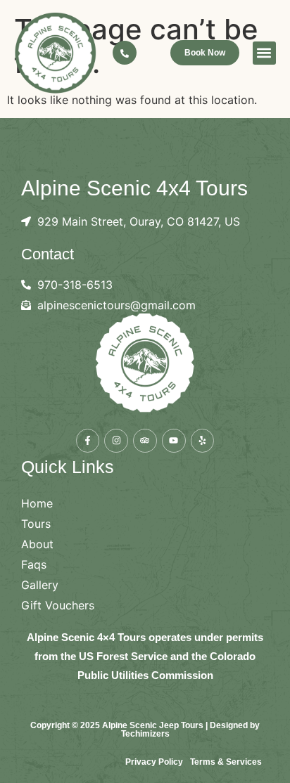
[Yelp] (203, 441)
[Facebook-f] (88, 441)
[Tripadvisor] (145, 441)
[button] (264, 53)
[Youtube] (174, 441)
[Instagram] (116, 441)
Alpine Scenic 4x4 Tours (134, 188)
